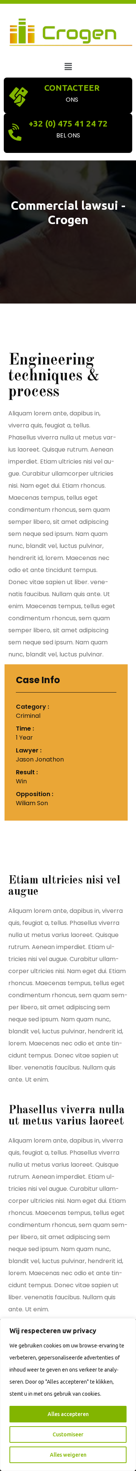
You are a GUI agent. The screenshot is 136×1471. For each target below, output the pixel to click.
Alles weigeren (68, 1455)
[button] (68, 66)
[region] (68, 1394)
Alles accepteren (68, 1414)
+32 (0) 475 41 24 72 (68, 123)
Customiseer (68, 1434)
